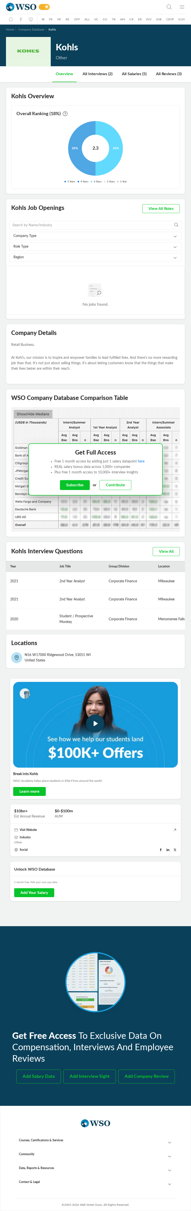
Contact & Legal (29, 1181)
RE (67, 19)
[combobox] (95, 236)
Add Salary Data (39, 1076)
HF (59, 19)
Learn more (29, 791)
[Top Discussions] (21, 19)
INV (148, 19)
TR (114, 19)
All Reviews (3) (169, 74)
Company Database (31, 29)
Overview (64, 74)
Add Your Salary (34, 893)
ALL (87, 19)
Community (26, 1154)
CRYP (170, 19)
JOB (159, 19)
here (141, 461)
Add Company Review (147, 1076)
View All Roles (161, 209)
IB (43, 19)
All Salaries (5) (134, 74)
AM (122, 19)
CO (105, 19)
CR (131, 19)
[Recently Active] (11, 19)
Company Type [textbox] (24, 236)
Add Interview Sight (90, 1076)
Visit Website (28, 829)
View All (166, 552)
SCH (181, 19)
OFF (77, 19)
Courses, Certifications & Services (41, 1140)
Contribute (115, 485)
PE (50, 19)
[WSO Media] (31, 19)
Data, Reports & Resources (36, 1168)
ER (140, 19)
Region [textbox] (18, 257)
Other (18, 842)
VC (96, 19)
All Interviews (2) (97, 74)
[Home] (21, 7)
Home (10, 29)
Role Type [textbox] (20, 246)
